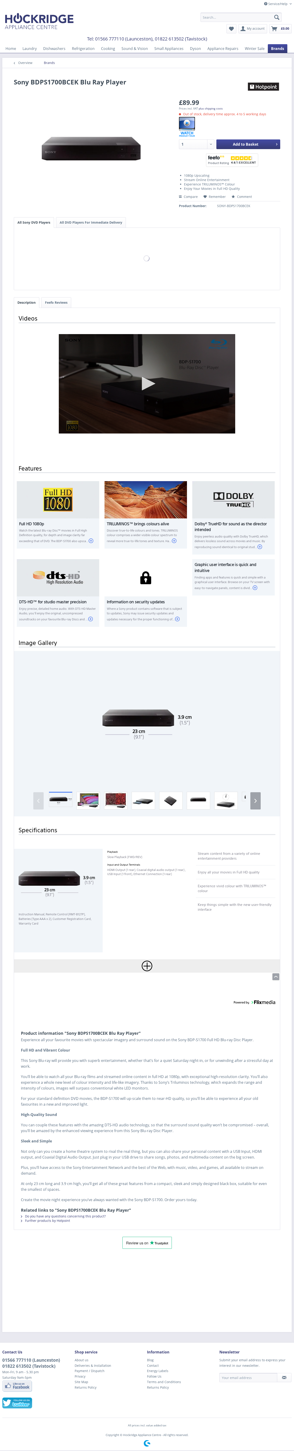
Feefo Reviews (56, 302)
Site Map (81, 1382)
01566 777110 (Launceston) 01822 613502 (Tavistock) (31, 1363)
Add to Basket (245, 144)
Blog (150, 1360)
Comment (244, 196)
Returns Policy (85, 1387)
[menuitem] (241, 17)
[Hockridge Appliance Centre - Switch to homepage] (39, 22)
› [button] (255, 800)
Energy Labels (157, 1371)
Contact (153, 1365)
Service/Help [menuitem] (277, 4)
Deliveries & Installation (93, 1365)
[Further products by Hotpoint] (263, 86)
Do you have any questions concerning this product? (65, 1216)
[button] (147, 720)
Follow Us (154, 1376)
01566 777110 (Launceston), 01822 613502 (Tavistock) (151, 39)
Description (26, 302)
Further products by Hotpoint (47, 1220)
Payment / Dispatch (90, 1371)
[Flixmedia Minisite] (229, 127)
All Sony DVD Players (33, 222)
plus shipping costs (211, 108)
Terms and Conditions (164, 1382)
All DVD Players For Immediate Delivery (91, 222)
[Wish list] (231, 28)
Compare (190, 196)
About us (81, 1360)
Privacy (80, 1376)
